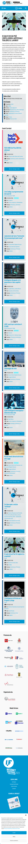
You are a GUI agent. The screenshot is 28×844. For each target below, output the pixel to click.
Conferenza (12, 111)
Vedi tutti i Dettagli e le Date (14, 169)
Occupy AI (10, 200)
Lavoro (15, 118)
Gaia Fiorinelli (19, 513)
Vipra (17, 562)
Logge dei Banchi (12, 377)
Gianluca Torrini (7, 514)
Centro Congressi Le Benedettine (15, 202)
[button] (26, 815)
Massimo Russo (14, 514)
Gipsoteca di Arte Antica (14, 290)
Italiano (10, 117)
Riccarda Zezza (13, 109)
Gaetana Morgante (12, 513)
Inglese (10, 615)
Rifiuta (14, 836)
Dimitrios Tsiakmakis (12, 606)
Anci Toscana (17, 465)
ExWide (9, 106)
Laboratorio (18, 204)
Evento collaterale (19, 158)
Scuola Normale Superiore (14, 246)
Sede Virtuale (11, 610)
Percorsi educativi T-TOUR (9, 195)
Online (17, 613)
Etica (11, 118)
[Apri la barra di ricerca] (25, 8)
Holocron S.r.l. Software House (15, 335)
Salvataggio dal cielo (10, 368)
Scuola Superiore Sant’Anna (14, 520)
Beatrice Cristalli (11, 562)
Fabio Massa (10, 419)
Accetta (14, 832)
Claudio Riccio (11, 288)
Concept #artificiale (14, 784)
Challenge (12, 423)
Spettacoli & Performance (9, 473)
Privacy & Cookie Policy (8, 828)
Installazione (18, 337)
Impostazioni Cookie (16, 828)
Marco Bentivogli (20, 109)
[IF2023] (12, 2)
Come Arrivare (14, 786)
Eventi (12, 104)
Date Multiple (16, 198)
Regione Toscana (18, 244)
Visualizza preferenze (14, 840)
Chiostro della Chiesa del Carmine (16, 156)
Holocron (10, 332)
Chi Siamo (14, 782)
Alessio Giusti (11, 375)
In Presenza (17, 111)
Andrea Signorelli (13, 107)
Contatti (14, 788)
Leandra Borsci (18, 288)
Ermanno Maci (11, 244)
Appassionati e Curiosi (13, 113)
